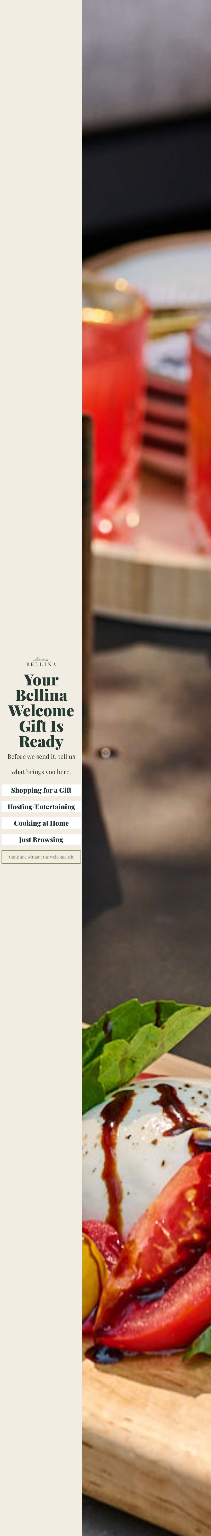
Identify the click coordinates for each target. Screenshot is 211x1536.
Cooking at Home (41, 822)
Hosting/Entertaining (41, 806)
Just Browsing (41, 839)
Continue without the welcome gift (41, 857)
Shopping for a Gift (41, 789)
